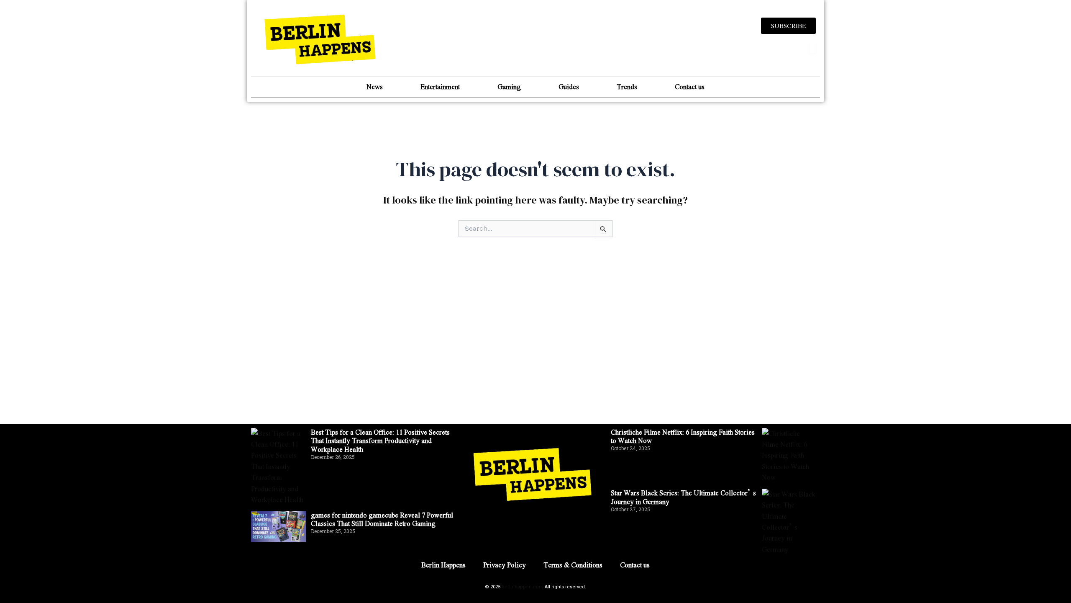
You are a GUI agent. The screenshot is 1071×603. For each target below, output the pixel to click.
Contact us (690, 86)
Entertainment (440, 86)
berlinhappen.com (522, 587)
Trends (627, 86)
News (374, 86)
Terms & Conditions (572, 564)
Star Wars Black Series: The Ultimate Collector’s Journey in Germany (683, 497)
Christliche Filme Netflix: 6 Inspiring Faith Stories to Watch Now (683, 436)
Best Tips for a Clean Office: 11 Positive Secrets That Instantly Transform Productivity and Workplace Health (380, 441)
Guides (569, 86)
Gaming (509, 86)
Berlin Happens (443, 564)
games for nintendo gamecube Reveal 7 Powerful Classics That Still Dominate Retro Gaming (382, 519)
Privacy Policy (504, 564)
